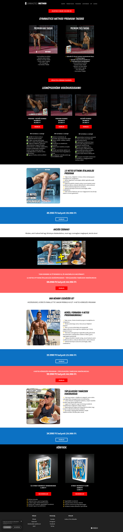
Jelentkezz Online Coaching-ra (61, 11)
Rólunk (34, 519)
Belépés (63, 3)
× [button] (21, 521)
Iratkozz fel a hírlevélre (71, 519)
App (91, 3)
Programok (78, 3)
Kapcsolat (34, 521)
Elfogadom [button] (7, 527)
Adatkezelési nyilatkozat (34, 524)
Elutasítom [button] (17, 527)
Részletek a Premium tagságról (61, 80)
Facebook (52, 524)
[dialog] (12, 525)
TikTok (52, 526)
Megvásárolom (43, 494)
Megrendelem (79, 494)
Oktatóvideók (85, 3)
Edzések (95, 3)
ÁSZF (34, 526)
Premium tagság (70, 3)
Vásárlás (37, 127)
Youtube (52, 519)
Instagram (52, 521)
